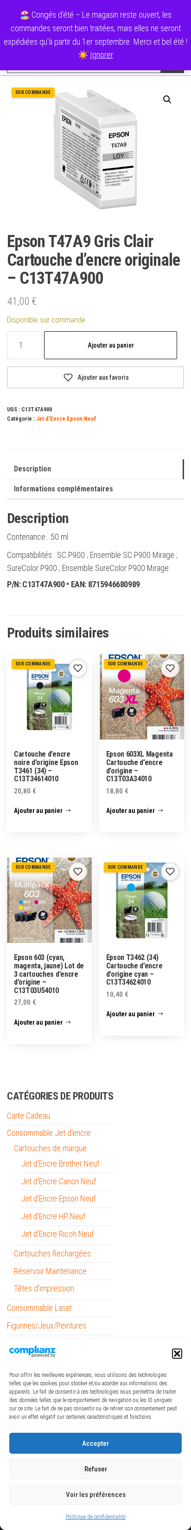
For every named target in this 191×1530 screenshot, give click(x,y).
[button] (177, 1353)
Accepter (95, 1443)
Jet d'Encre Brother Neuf (60, 1163)
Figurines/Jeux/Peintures (46, 1325)
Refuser (95, 1469)
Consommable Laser (39, 1308)
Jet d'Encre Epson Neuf (66, 418)
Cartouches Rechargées (52, 1253)
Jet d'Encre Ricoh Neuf (57, 1234)
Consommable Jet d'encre (49, 1133)
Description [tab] (32, 468)
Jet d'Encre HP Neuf (53, 1216)
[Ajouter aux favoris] (78, 668)
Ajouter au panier (111, 345)
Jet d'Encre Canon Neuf (58, 1181)
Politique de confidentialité (96, 1517)
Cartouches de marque (50, 1148)
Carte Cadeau (28, 1116)
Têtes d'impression (44, 1288)
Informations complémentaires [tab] (63, 488)
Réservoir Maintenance (50, 1271)
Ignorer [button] (101, 55)
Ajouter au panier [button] (38, 810)
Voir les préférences (96, 1494)
